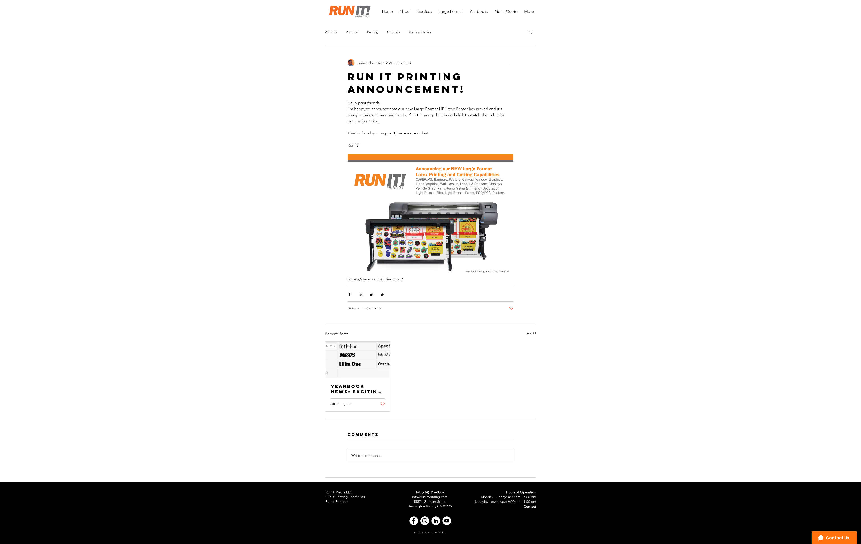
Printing (372, 32)
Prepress (352, 32)
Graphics (393, 32)
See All (531, 333)
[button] (530, 32)
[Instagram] (424, 520)
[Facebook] (413, 520)
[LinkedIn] (435, 520)
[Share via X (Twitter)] (361, 294)
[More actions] (510, 62)
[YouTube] (446, 520)
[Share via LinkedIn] (372, 294)
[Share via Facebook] (350, 294)
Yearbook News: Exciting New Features (356, 388)
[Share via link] (382, 294)
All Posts (331, 32)
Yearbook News (420, 32)
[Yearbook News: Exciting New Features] (357, 360)
